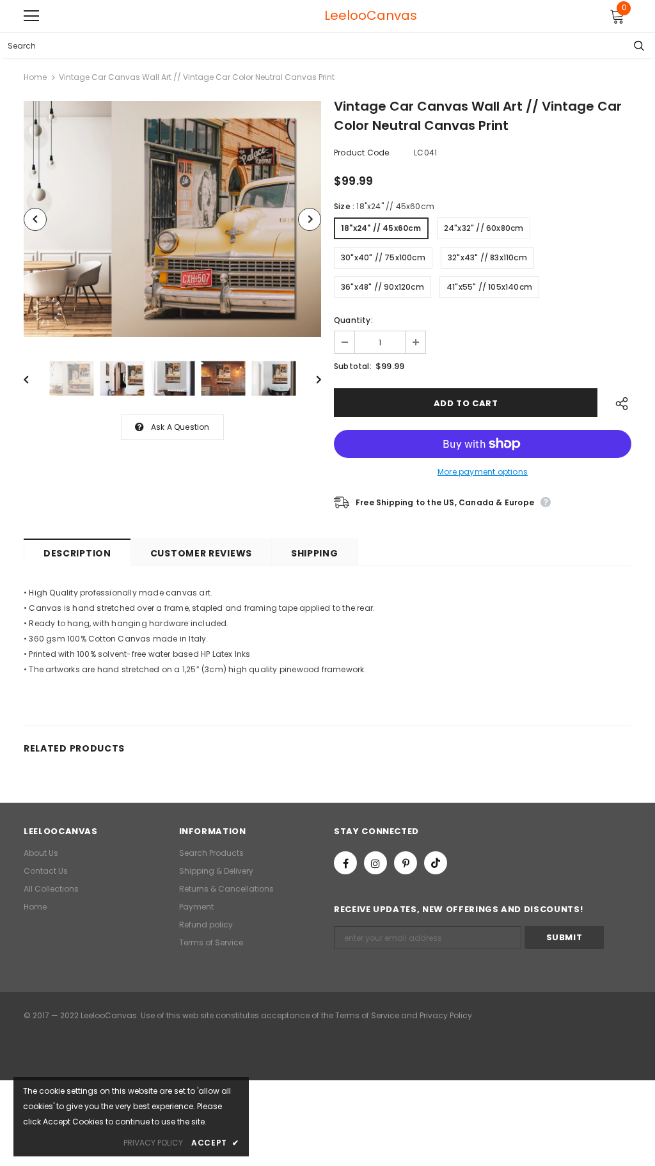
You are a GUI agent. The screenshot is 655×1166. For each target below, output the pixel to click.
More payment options (483, 471)
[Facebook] (345, 862)
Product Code (361, 152)
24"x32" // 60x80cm (484, 228)
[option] (172, 219)
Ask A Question (180, 426)
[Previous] (35, 219)
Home (35, 77)
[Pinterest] (405, 862)
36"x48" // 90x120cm (382, 286)
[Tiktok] (435, 862)
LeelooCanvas (330, 15)
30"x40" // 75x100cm (383, 257)
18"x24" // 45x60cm (381, 228)
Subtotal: (353, 366)
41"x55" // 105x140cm (489, 286)
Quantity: (353, 320)
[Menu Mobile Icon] (31, 16)
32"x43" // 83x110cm (487, 257)
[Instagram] (375, 862)
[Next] (309, 219)
